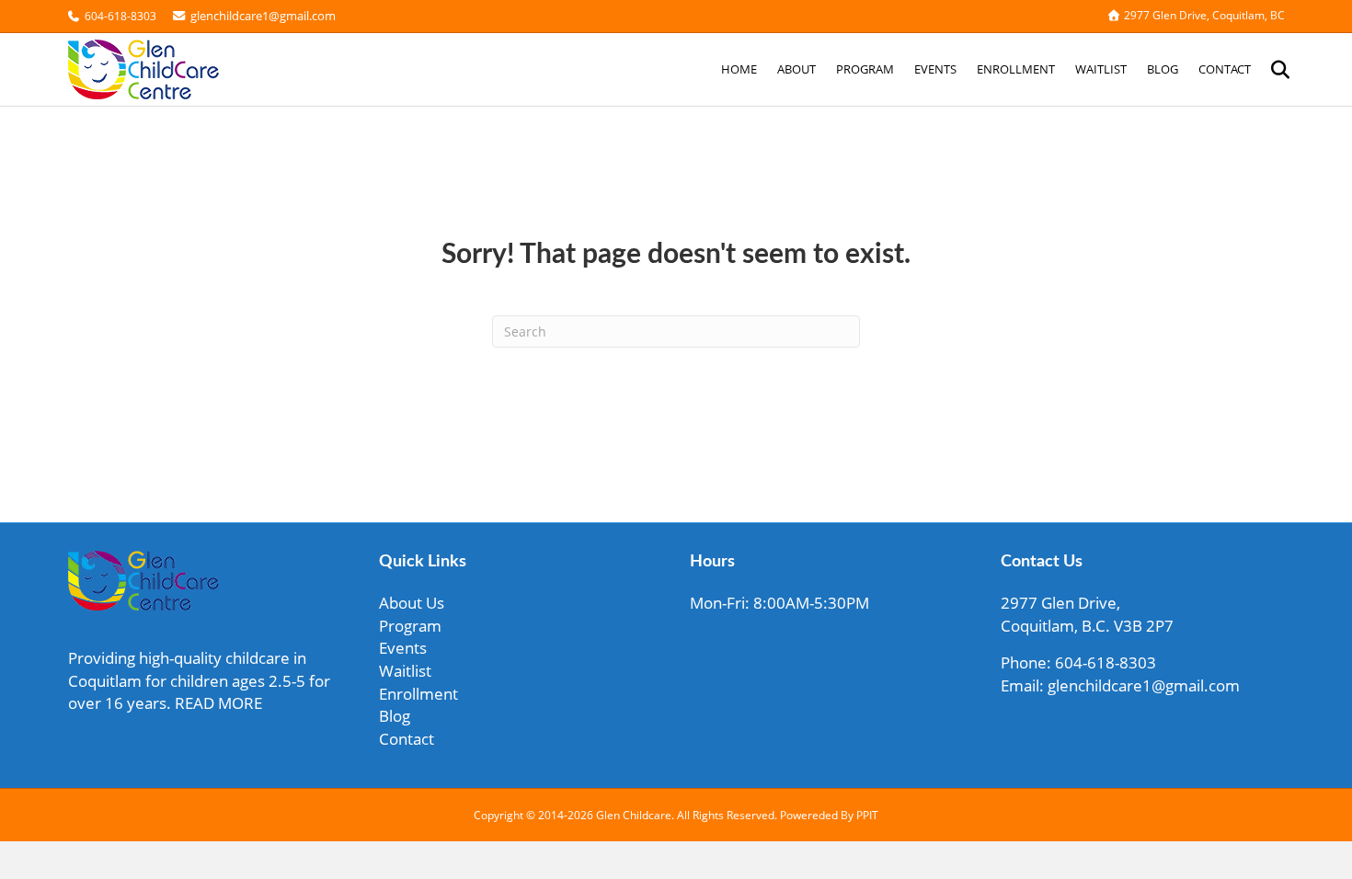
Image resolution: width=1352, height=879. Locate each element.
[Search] (1272, 70)
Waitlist (1101, 69)
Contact (1224, 69)
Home (739, 69)
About (796, 69)
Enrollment (1016, 69)
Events (935, 69)
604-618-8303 (120, 16)
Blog (1162, 69)
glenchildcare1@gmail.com (262, 15)
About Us (411, 602)
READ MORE (218, 702)
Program (865, 69)
